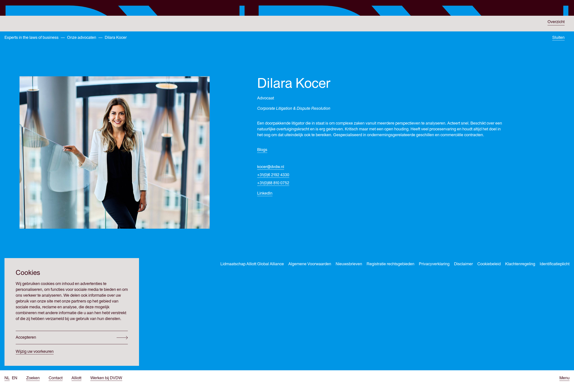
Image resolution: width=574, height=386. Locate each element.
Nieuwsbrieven (349, 264)
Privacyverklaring (434, 264)
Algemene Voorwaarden (309, 264)
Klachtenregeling (520, 264)
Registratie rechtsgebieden (390, 264)
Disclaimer (463, 264)
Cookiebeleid (489, 264)
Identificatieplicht (555, 264)
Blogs (262, 149)
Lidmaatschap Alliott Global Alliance (252, 264)
